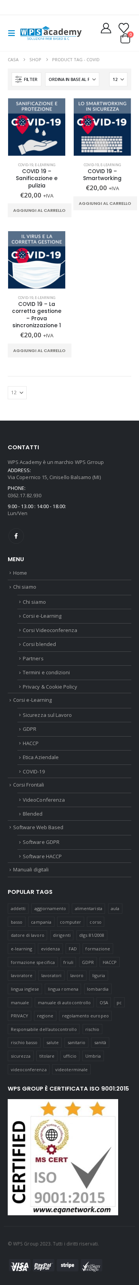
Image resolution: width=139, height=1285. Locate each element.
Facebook (16, 536)
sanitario (77, 1042)
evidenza (50, 949)
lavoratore (22, 975)
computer (70, 922)
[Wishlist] (123, 28)
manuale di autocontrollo (64, 1002)
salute (52, 1042)
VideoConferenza (44, 799)
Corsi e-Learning (42, 615)
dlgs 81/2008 (91, 935)
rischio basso (24, 1042)
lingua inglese (25, 989)
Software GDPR (41, 841)
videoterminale (71, 1069)
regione (45, 1016)
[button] (14, 33)
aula (115, 908)
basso (16, 922)
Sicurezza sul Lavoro (47, 714)
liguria (98, 975)
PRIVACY (19, 1016)
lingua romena (63, 989)
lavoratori (51, 975)
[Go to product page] (36, 127)
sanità (100, 1042)
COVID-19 (25, 164)
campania (41, 922)
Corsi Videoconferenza (50, 630)
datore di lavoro (27, 935)
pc (119, 1002)
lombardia (97, 989)
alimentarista (88, 908)
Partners (33, 658)
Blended (32, 813)
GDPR (29, 728)
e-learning (21, 949)
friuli (68, 962)
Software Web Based (38, 827)
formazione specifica (33, 962)
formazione (97, 949)
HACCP (31, 743)
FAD (73, 949)
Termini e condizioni (46, 672)
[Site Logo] (51, 33)
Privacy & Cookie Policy (50, 686)
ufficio (69, 1056)
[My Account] (106, 28)
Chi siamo (24, 586)
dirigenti (62, 935)
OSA (104, 1002)
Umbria (93, 1056)
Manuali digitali (31, 869)
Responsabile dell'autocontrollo (44, 1029)
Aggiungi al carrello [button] (39, 210)
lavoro (76, 975)
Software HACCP (42, 856)
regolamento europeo (85, 1016)
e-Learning (45, 164)
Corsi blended (39, 644)
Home (20, 572)
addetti (18, 908)
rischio (92, 1029)
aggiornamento (50, 908)
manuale (20, 1002)
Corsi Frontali (28, 784)
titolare (47, 1056)
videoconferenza (29, 1069)
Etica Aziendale (41, 757)
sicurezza (21, 1056)
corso (95, 922)
